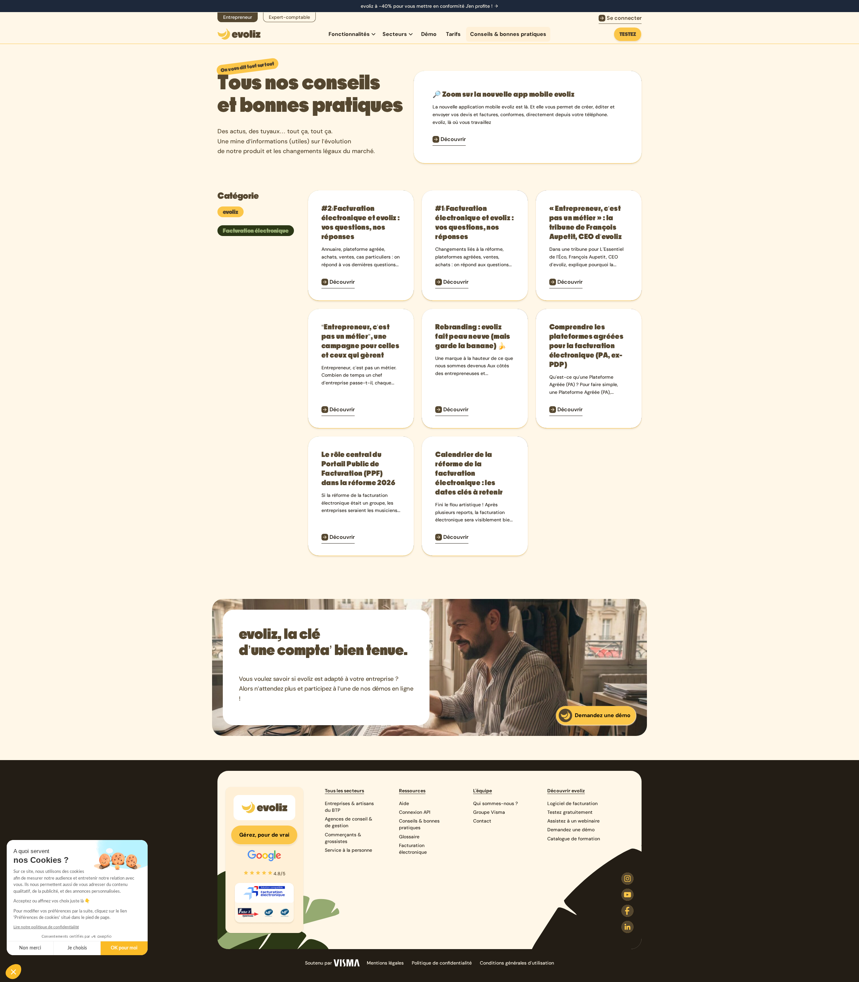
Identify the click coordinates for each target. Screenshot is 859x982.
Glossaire (409, 837)
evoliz (230, 211)
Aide (404, 803)
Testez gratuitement (570, 812)
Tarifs (453, 34)
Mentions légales (385, 963)
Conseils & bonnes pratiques (508, 34)
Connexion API (414, 812)
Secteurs (395, 34)
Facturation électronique (256, 230)
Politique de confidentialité (442, 963)
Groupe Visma (489, 812)
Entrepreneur (237, 17)
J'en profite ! (479, 6)
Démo (429, 34)
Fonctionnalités (349, 34)
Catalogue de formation (573, 839)
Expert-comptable (289, 17)
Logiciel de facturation (572, 803)
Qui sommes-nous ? (495, 803)
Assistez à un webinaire (573, 821)
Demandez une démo (571, 830)
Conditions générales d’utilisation (517, 963)
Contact (482, 821)
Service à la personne (348, 850)
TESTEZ (630, 36)
